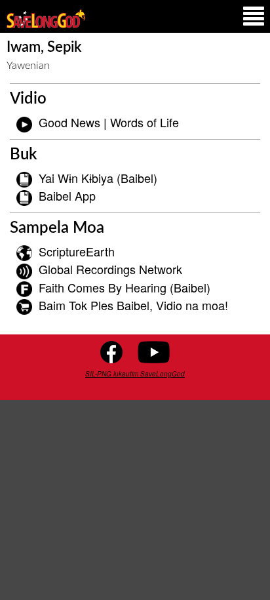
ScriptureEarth (77, 251)
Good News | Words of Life (109, 121)
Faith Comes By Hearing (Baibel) (124, 287)
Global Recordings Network (110, 268)
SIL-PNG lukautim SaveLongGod (135, 373)
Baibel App (67, 195)
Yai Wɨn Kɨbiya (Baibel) (98, 177)
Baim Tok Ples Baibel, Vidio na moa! (133, 304)
